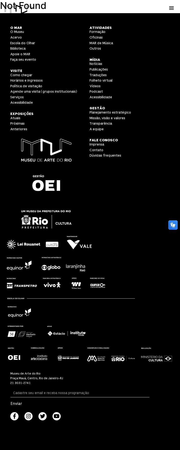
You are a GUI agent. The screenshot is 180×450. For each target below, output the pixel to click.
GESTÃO (97, 108)
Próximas (17, 123)
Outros (95, 48)
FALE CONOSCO (104, 140)
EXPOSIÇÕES (22, 114)
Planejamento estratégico (110, 112)
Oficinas (96, 37)
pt (171, 18)
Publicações (99, 69)
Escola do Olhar (22, 43)
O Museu (17, 32)
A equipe (97, 129)
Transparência (101, 123)
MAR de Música (101, 43)
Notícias (96, 64)
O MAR (16, 28)
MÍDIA (95, 60)
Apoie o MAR (20, 54)
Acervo (16, 37)
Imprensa (97, 144)
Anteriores (18, 129)
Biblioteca (18, 48)
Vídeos (95, 86)
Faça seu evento (23, 59)
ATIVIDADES (101, 28)
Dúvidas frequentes (105, 155)
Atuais (15, 118)
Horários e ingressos (26, 80)
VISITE (16, 71)
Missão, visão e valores (107, 118)
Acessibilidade (21, 102)
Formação (97, 32)
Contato (96, 150)
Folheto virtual (101, 80)
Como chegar (21, 75)
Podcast (96, 91)
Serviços (17, 97)
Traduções (98, 75)
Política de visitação (26, 86)
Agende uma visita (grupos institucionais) (43, 91)
